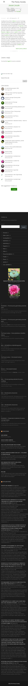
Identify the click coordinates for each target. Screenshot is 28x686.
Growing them (6, 238)
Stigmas (8, 32)
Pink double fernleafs (17, 357)
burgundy (21, 25)
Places (4, 259)
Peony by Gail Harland (6, 485)
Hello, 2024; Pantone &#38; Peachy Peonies (11, 444)
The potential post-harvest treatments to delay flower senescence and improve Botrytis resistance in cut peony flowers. (14, 621)
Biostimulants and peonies (11, 393)
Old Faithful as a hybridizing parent (13, 345)
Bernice (3, 369)
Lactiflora (7, 35)
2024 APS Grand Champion (7, 440)
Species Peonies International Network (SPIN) (14, 281)
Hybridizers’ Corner (14, 297)
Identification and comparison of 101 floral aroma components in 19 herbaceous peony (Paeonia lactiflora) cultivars (13, 501)
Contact (14, 189)
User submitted (6, 264)
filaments (3, 32)
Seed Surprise (4, 435)
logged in (9, 61)
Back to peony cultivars (21, 48)
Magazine (5, 246)
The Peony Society (18, 2)
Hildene (14, 21)
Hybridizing (5, 243)
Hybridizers (5, 240)
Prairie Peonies (6, 431)
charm (8, 324)
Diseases (5, 232)
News (4, 248)
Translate (18, 11)
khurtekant (3, 305)
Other (4, 251)
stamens (19, 30)
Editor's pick (6, 235)
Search (3, 224)
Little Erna (15, 372)
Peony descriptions (7, 254)
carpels (16, 32)
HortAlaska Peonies (7, 481)
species (5, 262)
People (4, 256)
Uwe (2, 404)
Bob (2, 345)
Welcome (3, 471)
